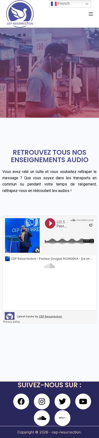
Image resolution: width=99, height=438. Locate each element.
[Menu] (91, 14)
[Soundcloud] (42, 418)
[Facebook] (21, 401)
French (63, 3)
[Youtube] (83, 401)
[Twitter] (62, 401)
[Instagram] (42, 401)
